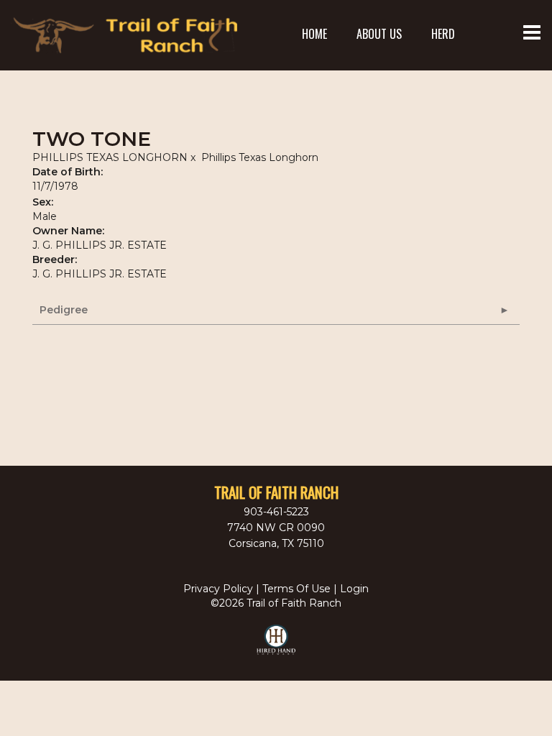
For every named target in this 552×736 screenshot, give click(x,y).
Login (354, 588)
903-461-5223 (276, 511)
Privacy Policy (218, 588)
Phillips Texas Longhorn (259, 157)
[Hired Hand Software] (276, 646)
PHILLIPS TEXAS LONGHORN (110, 157)
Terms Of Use (296, 588)
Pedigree (64, 309)
